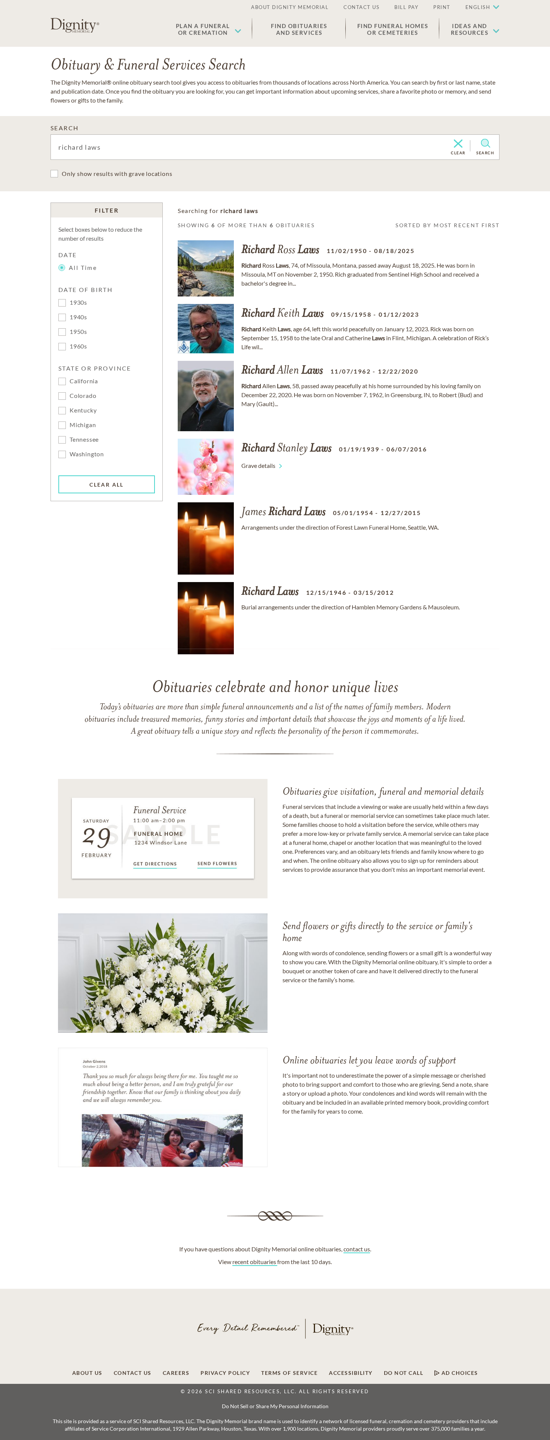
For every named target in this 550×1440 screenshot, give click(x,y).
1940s (78, 316)
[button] (208, 29)
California (84, 380)
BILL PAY (406, 7)
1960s (78, 346)
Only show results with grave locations (117, 173)
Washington (87, 453)
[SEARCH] (485, 143)
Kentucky (83, 410)
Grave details (258, 465)
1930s (78, 302)
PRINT (441, 7)
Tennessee (84, 439)
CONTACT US (361, 7)
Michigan (83, 424)
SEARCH (65, 127)
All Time (83, 267)
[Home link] (75, 25)
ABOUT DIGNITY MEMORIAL (290, 7)
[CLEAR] (458, 144)
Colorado (83, 395)
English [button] (478, 7)
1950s (78, 331)
